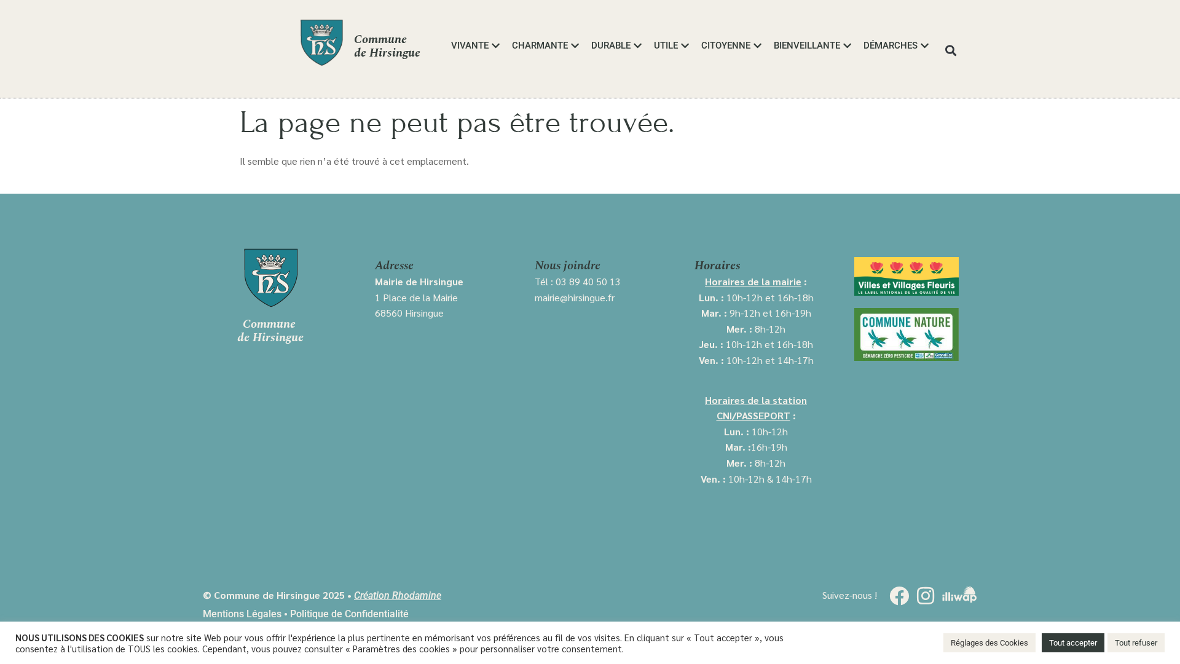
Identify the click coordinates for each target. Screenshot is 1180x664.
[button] (951, 50)
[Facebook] (899, 596)
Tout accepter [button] (1073, 642)
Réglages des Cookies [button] (989, 642)
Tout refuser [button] (1136, 642)
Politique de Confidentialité (349, 614)
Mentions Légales (242, 614)
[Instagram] (925, 596)
